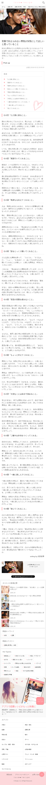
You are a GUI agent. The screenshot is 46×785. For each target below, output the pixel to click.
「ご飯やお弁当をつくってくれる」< (18, 102)
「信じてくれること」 (13, 108)
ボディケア (28, 764)
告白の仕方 (27, 667)
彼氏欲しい (7, 656)
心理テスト (5, 754)
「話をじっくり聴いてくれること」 (17, 89)
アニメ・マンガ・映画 (31, 754)
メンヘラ (29, 659)
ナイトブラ (7, 663)
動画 (3, 764)
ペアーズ (38, 663)
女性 (5, 635)
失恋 (17, 671)
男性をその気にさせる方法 (23, 663)
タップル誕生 (15, 667)
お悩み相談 (28, 749)
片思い (4, 724)
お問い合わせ (36, 774)
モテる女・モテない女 (31, 744)
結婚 (3, 729)
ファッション (29, 759)
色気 (5, 667)
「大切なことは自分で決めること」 (17, 98)
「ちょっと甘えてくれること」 (16, 95)
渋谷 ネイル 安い (20, 656)
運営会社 (9, 774)
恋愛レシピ (23, 2)
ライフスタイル (6, 769)
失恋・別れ (28, 724)
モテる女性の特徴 (28, 671)
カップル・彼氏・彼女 (8, 744)
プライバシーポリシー (22, 774)
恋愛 (12, 635)
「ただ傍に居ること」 (13, 79)
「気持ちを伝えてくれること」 (16, 86)
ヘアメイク (5, 759)
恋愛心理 (27, 729)
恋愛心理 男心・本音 (10, 645)
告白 (26, 734)
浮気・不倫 (5, 749)
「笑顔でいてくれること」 (14, 82)
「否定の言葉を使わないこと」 (16, 92)
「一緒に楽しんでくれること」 (16, 105)
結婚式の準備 (8, 674)
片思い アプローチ (35, 656)
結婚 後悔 (38, 667)
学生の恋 (4, 734)
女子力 (6, 659)
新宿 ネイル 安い (18, 659)
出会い (4, 739)
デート (27, 739)
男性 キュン (7, 671)
